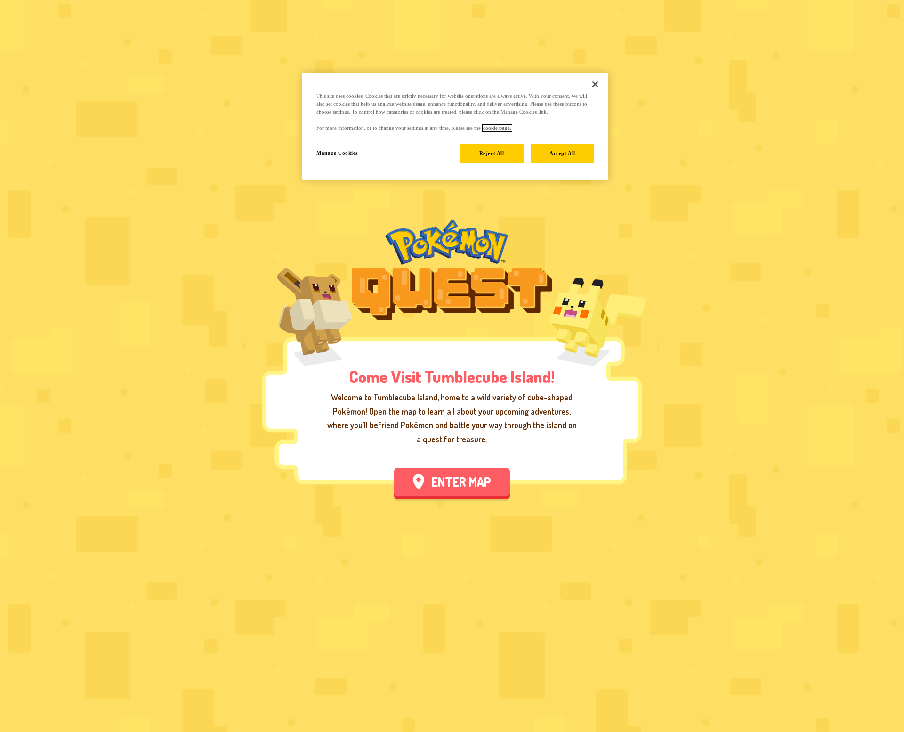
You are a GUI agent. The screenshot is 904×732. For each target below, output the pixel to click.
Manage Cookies (337, 153)
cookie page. (497, 128)
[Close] (595, 84)
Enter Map (461, 481)
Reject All (491, 153)
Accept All (562, 153)
